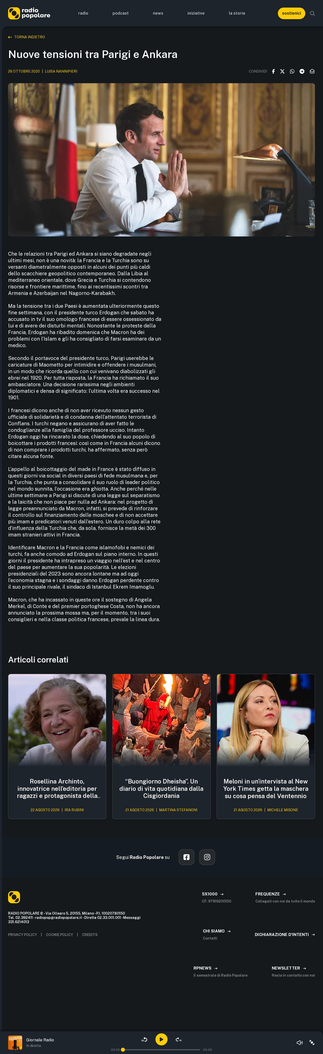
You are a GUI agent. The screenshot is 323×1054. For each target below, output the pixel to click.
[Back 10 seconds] (144, 1039)
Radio (83, 13)
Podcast (121, 13)
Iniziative (196, 13)
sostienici (291, 13)
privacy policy (22, 935)
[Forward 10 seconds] (179, 1039)
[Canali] (312, 1043)
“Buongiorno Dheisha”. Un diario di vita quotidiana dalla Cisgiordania (161, 788)
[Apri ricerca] (312, 13)
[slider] (123, 1050)
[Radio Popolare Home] (29, 13)
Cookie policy (59, 935)
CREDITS (90, 935)
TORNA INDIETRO (29, 37)
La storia (237, 13)
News (158, 13)
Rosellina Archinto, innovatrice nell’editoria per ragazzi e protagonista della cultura (57, 788)
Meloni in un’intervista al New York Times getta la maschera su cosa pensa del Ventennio (265, 788)
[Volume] (300, 1043)
